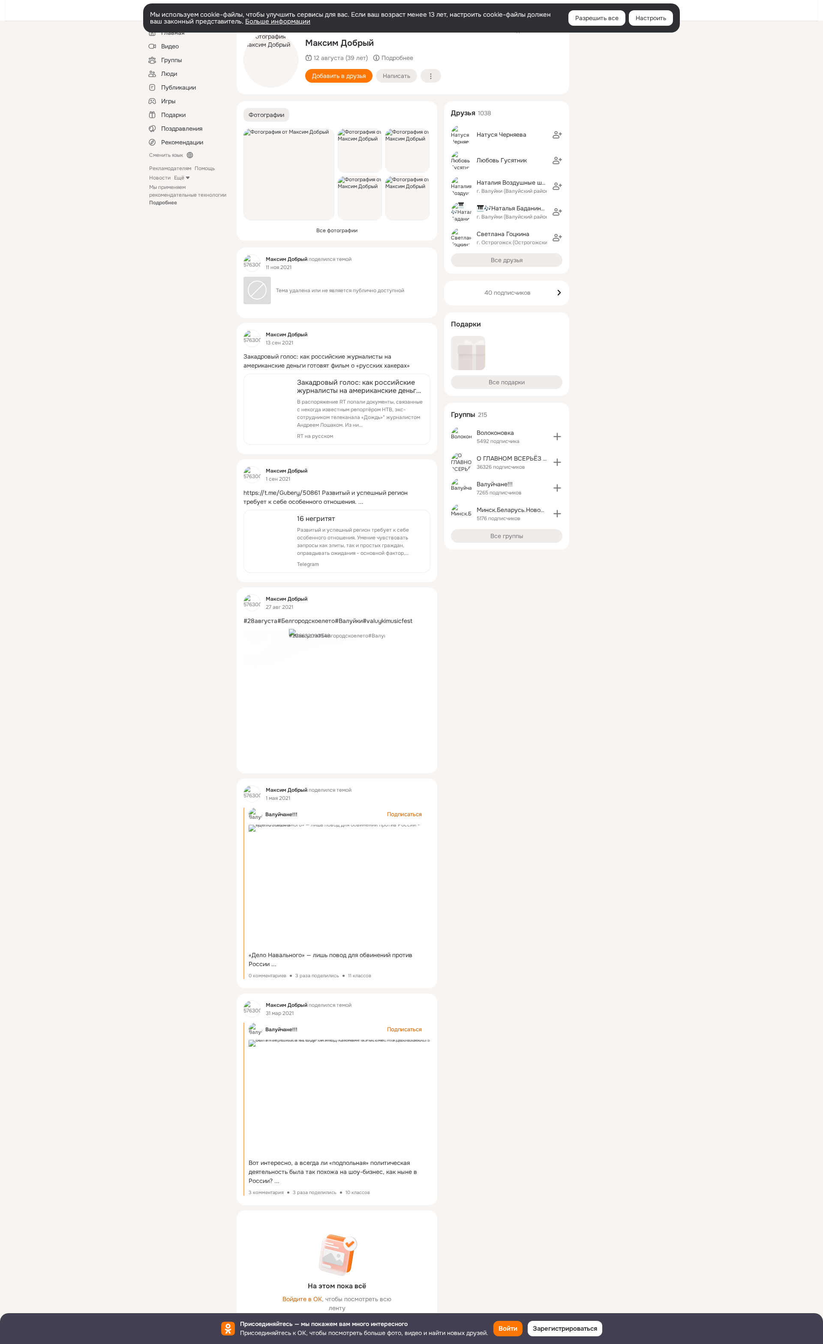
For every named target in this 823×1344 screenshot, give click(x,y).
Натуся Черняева (501, 134)
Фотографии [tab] (266, 115)
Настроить (651, 18)
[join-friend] (557, 135)
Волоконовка (495, 433)
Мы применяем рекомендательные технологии (187, 195)
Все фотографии (336, 230)
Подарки (466, 324)
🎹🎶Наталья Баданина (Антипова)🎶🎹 (534, 208)
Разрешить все (597, 18)
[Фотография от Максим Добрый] (270, 60)
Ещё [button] (179, 177)
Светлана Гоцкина (503, 234)
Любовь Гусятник (502, 160)
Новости (160, 177)
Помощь (205, 168)
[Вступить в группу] (557, 436)
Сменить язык (166, 155)
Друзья (463, 112)
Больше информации (277, 21)
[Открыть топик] (337, 361)
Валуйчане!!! (281, 814)
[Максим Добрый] (252, 263)
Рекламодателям (170, 168)
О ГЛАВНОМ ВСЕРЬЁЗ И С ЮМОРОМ (531, 458)
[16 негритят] (337, 541)
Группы (463, 414)
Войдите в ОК (302, 1299)
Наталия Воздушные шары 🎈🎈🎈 (527, 182)
